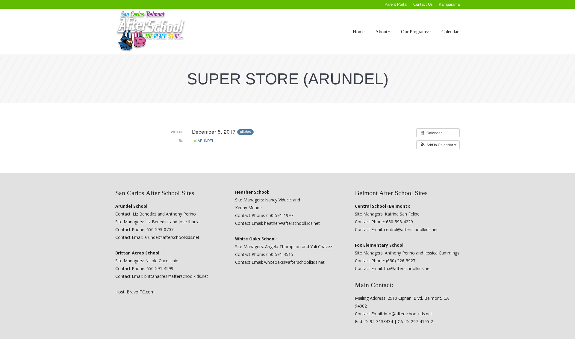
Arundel (205, 140)
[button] (438, 145)
